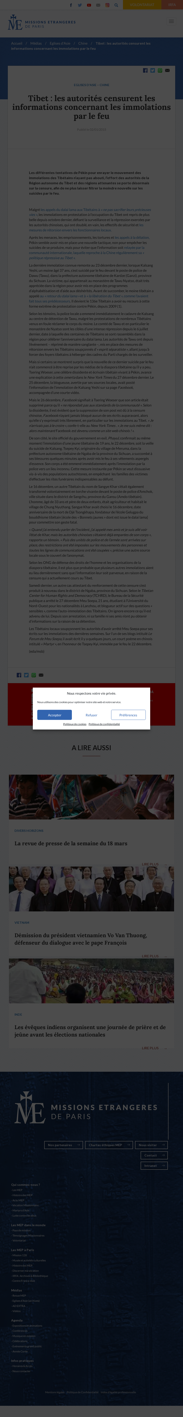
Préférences (128, 715)
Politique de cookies (74, 724)
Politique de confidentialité (104, 724)
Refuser (91, 715)
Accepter (54, 715)
